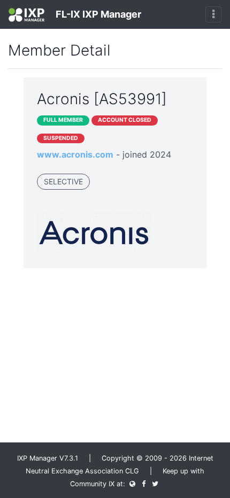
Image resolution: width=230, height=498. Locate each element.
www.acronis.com (75, 154)
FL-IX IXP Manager (97, 14)
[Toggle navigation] (213, 14)
